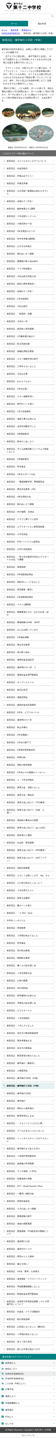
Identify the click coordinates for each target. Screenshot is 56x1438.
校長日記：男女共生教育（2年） (22, 489)
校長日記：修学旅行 (16, 1101)
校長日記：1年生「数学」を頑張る (23, 1271)
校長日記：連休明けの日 (18, 1241)
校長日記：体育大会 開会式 (20, 795)
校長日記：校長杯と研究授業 (20, 329)
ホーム (14, 23)
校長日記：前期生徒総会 (18, 1201)
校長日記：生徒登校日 (17, 168)
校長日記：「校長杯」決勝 (19, 313)
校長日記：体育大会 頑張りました (23, 787)
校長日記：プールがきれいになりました (25, 1131)
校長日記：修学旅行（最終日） (21, 1063)
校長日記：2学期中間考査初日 (21, 750)
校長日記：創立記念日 (17, 690)
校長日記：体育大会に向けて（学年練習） (26, 850)
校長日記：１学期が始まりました (22, 1334)
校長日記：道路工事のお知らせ (21, 419)
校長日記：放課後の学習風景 (20, 1163)
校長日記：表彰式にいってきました (23, 582)
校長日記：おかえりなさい (19, 381)
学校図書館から (12, 1403)
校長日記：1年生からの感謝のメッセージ (26, 772)
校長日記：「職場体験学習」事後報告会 (25, 481)
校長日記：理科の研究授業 (19, 765)
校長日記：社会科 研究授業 (20, 842)
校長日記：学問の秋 (16, 757)
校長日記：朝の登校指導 (18, 1319)
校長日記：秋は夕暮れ (17, 727)
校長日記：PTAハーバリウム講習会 (23, 541)
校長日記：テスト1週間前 (19, 604)
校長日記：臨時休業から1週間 (21, 208)
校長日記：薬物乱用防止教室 (20, 351)
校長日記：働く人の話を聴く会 (21, 965)
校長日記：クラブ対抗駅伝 (19, 268)
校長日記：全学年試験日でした (21, 426)
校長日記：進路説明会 (17, 697)
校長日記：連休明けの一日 (19, 720)
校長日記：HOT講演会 (17, 988)
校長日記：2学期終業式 (18, 459)
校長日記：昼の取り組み (18, 652)
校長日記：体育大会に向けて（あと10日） (27, 827)
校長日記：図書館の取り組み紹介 (22, 261)
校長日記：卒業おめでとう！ (20, 176)
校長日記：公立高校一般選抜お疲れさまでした (28, 192)
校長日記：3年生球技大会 (19, 496)
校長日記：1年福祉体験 (18, 637)
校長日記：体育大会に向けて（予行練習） (26, 802)
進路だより (10, 1396)
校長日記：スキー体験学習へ (20, 396)
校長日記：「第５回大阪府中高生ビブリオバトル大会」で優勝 (28, 558)
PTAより (9, 1417)
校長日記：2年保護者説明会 (20, 574)
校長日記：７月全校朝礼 (18, 1018)
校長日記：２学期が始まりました (22, 935)
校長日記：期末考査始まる (19, 1040)
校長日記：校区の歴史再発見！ (21, 284)
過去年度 (14, 30)
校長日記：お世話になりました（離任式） (26, 1327)
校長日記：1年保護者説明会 (20, 597)
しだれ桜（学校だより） (16, 1383)
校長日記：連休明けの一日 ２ (21, 667)
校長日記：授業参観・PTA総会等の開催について (27, 1232)
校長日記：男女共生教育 (18, 645)
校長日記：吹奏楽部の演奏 (19, 1178)
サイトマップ (28, 1435)
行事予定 (9, 1389)
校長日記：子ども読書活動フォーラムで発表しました (28, 450)
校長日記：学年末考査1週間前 (21, 239)
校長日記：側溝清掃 (16, 567)
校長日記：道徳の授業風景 (19, 1223)
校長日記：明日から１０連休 (20, 1256)
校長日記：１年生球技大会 (19, 973)
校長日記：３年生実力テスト (20, 890)
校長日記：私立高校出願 (18, 344)
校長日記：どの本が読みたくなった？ (24, 883)
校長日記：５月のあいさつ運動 (21, 1208)
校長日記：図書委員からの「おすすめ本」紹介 (28, 613)
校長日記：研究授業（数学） (20, 589)
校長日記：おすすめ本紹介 (19, 246)
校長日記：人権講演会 (17, 1070)
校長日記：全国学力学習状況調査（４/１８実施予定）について (28, 1302)
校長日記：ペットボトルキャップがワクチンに (28, 1139)
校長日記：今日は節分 (17, 306)
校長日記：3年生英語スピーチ (21, 231)
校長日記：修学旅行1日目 (19, 1093)
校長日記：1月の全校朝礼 (19, 411)
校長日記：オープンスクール (20, 682)
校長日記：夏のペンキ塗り (19, 905)
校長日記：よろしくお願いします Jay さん (28, 875)
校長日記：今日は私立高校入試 (21, 276)
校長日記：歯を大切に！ (18, 1264)
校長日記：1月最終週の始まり (21, 336)
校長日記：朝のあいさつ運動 (20, 254)
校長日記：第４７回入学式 (19, 1341)
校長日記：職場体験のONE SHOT (23, 622)
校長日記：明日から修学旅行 (20, 1108)
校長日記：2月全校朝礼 (18, 299)
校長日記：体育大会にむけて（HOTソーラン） (27, 859)
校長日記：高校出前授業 (18, 868)
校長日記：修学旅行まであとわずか (23, 1148)
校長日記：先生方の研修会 (19, 1048)
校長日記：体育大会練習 (18, 898)
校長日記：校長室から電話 (19, 835)
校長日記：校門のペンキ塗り (20, 404)
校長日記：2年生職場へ (18, 735)
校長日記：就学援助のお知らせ (21, 995)
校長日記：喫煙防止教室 (18, 958)
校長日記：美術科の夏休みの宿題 (22, 820)
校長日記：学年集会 (16, 466)
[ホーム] (28, 6)
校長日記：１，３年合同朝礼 (20, 780)
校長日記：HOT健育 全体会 (20, 512)
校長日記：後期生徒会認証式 (20, 659)
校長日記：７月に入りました (20, 1025)
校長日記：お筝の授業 (17, 980)
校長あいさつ (11, 1369)
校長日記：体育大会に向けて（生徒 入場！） (25, 811)
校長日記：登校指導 (16, 928)
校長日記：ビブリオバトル (19, 1010)
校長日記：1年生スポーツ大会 (21, 474)
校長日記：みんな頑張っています (22, 630)
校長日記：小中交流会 (17, 534)
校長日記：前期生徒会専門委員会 (22, 1294)
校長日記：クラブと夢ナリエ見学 (22, 519)
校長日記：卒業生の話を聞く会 (21, 1003)
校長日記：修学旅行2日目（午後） (23, 1078)
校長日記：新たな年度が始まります (23, 1349)
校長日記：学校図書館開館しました (23, 1286)
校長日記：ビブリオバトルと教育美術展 (25, 527)
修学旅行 (9, 1410)
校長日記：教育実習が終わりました (23, 1055)
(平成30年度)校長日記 (14, 1378)
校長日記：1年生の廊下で (19, 742)
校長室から (26, 30)
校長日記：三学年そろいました (21, 366)
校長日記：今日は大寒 (17, 374)
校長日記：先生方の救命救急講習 (22, 1033)
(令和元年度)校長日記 (10, 33)
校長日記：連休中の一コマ (19, 1249)
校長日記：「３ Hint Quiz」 (20, 913)
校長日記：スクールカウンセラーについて (26, 161)
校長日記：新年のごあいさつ (20, 441)
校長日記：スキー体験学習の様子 (22, 359)
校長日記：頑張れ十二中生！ (20, 201)
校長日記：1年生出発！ (18, 389)
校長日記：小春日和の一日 (19, 223)
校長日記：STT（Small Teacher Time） (25, 1186)
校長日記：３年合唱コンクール (21, 216)
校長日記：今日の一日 (17, 321)
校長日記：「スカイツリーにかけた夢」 (25, 1123)
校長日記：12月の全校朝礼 (19, 549)
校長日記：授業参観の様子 (19, 1216)
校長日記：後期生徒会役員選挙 (21, 705)
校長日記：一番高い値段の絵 (20, 1193)
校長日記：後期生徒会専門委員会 (22, 675)
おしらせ (9, 1423)
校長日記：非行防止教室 (18, 950)
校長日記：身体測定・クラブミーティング (26, 1279)
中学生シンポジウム (16, 920)
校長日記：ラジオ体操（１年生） (22, 1171)
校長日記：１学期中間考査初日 (21, 1156)
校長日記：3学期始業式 (18, 434)
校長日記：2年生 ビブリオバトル (23, 712)
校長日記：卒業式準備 (17, 183)
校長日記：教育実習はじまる (20, 1116)
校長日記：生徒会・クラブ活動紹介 (23, 1311)
